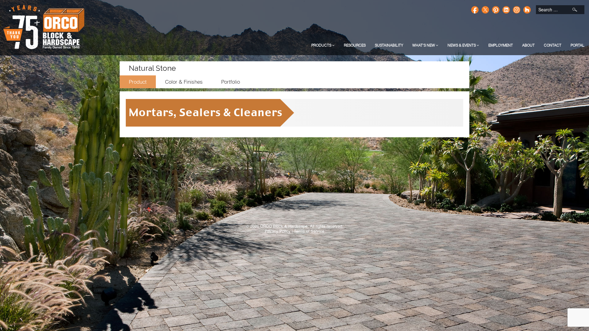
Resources (355, 45)
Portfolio (230, 81)
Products (321, 45)
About (528, 45)
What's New (424, 45)
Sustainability (389, 45)
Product (138, 81)
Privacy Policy (278, 231)
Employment (500, 45)
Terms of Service (309, 231)
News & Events (462, 45)
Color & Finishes (184, 81)
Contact (552, 45)
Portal (577, 45)
